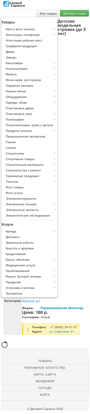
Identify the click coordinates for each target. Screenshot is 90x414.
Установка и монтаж (20, 287)
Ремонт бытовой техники (23, 276)
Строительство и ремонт (23, 170)
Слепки (11, 147)
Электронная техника (21, 204)
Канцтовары (14, 63)
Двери (10, 51)
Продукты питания (19, 130)
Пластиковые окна (19, 113)
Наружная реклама (19, 85)
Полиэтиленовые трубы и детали (29, 125)
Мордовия (45, 381)
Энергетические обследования (28, 215)
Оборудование (16, 96)
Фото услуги (14, 192)
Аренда (11, 231)
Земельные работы (19, 242)
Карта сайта (45, 374)
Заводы (11, 57)
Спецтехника (15, 153)
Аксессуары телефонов (22, 34)
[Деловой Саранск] (14, 5)
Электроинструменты (21, 198)
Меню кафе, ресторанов (23, 80)
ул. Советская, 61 (61, 331)
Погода (45, 388)
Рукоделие (13, 282)
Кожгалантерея (17, 68)
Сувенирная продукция (22, 176)
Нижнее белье (16, 91)
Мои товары (48, 13)
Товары (45, 361)
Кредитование (16, 254)
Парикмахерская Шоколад (61, 307)
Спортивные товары (20, 159)
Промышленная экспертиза (25, 136)
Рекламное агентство (44, 367)
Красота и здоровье (20, 248)
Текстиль (12, 181)
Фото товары (15, 187)
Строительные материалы (24, 164)
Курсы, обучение (18, 259)
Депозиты (12, 237)
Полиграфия (15, 119)
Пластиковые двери (20, 108)
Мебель (11, 74)
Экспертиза (14, 293)
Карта (45, 394)
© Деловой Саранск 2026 (45, 408)
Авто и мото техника (20, 29)
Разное (11, 142)
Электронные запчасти (22, 209)
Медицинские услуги (20, 265)
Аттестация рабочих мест (24, 40)
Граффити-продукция (21, 46)
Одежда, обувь (16, 102)
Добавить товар (74, 13)
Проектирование (17, 270)
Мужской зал (31, 301)
